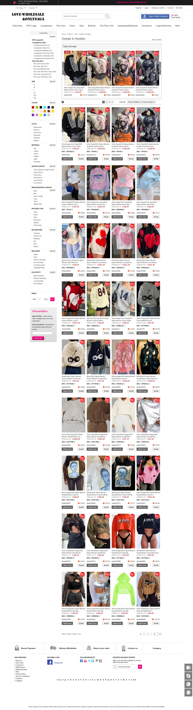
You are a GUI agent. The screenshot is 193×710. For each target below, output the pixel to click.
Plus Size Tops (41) (40, 66)
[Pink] (37, 115)
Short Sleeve (38, 172)
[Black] (41, 107)
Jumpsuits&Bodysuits (128, 26)
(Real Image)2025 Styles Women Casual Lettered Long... (73, 203)
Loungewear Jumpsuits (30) (44, 56)
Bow (35, 244)
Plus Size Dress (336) (41, 64)
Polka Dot (37, 220)
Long (35, 199)
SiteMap (162, 707)
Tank (35, 257)
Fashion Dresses (125, 707)
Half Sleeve (38, 178)
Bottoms (92, 26)
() (84, 95)
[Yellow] (41, 115)
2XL (35, 95)
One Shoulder (39, 262)
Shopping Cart (157, 8)
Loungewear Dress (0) (42, 45)
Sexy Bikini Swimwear (150, 707)
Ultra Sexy (37, 133)
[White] (33, 119)
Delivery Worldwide (67, 648)
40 (109, 102)
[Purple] (33, 115)
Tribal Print (37, 225)
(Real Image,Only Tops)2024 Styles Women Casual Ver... (97, 203)
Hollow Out (37, 236)
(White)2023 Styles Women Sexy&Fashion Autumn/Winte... (98, 493)
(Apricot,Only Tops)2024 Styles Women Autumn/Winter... (98, 319)
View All (52, 36)
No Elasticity (38, 284)
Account (170, 8)
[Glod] (52, 111)
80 (112, 102)
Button (36, 246)
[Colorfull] (45, 119)
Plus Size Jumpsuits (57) (42, 74)
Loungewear (46, 26)
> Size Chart (18, 663)
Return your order (101, 648)
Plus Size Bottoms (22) (42, 69)
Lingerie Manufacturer (101, 707)
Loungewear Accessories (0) (44, 58)
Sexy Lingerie (33, 707)
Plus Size (60, 26)
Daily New (17, 26)
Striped (36, 223)
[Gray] (49, 115)
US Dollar (20, 8)
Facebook (58, 663)
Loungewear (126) (39, 43)
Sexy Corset (113, 707)
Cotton (36, 151)
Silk (35, 148)
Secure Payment (28, 648)
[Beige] (37, 111)
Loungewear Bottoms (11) (43, 50)
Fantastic (37, 138)
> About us (18, 661)
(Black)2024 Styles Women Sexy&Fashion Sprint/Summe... (148, 377)
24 (106, 102)
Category (157, 648)
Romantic (37, 135)
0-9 (134, 680)
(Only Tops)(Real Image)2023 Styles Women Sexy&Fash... (97, 435)
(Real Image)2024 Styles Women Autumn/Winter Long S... (73, 319)
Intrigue (36, 140)
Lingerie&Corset (163, 26)
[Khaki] (33, 111)
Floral (36, 215)
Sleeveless (37, 175)
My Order (179, 8)
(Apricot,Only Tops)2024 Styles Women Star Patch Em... (73, 261)
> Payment (18, 678)
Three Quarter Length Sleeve (44, 170)
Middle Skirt (38, 204)
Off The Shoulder (40, 260)
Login (146, 8)
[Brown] (49, 111)
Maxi (35, 191)
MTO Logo (31, 26)
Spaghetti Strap (39, 268)
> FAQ (16, 672)
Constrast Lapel (39, 265)
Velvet (36, 154)
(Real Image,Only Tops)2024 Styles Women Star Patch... (122, 203)
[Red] (33, 107)
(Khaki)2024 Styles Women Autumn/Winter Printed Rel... (72, 377)
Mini (35, 193)
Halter (36, 254)
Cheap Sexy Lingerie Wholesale (68, 707)
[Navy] (49, 107)
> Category (18, 681)
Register (138, 8)
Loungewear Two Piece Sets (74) (44, 53)
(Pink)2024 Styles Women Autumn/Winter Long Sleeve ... (122, 261)
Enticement (38, 127)
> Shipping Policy (20, 669)
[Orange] (45, 111)
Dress (72, 26)
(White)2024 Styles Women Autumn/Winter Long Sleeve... (97, 261)
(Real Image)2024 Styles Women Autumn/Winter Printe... (148, 319)
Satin (35, 159)
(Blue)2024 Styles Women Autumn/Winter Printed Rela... (97, 377)
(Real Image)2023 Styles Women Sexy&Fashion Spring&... (123, 551)
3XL (35, 98)
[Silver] (41, 119)
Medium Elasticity (40, 278)
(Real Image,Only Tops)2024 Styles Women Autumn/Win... (122, 319)
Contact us (133, 648)
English (32, 8)
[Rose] (52, 119)
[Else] (37, 119)
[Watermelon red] (49, 119)
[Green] (37, 107)
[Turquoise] (45, 107)
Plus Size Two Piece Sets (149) (45, 72)
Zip (35, 241)
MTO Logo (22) (37, 40)
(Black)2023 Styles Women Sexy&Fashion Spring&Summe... (148, 551)
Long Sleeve (38, 180)
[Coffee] (52, 107)
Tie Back (37, 233)
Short (35, 201)
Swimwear (147, 26)
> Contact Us (19, 665)
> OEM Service (19, 667)
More (177, 26)
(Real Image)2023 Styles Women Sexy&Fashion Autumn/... (73, 493)
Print (35, 217)
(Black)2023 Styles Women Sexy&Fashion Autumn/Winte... (123, 493)
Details (81, 159)
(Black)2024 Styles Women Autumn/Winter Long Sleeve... (147, 261)
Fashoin (36, 130)
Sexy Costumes (136, 707)
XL (35, 93)
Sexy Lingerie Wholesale (48, 707)
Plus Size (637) (37, 61)
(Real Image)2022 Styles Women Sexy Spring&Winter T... (148, 609)
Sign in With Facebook (158, 16)
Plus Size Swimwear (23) (42, 77)
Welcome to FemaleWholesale (132, 2)
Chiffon (36, 156)
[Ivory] (52, 115)
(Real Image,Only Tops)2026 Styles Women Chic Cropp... (74, 88)
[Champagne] (41, 111)
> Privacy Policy (20, 674)
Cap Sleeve (38, 183)
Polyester (37, 162)
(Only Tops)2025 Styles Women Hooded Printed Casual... (99, 88)
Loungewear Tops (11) (42, 48)
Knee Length (38, 196)
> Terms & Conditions (22, 676)
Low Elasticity (38, 281)
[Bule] (45, 115)
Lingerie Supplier (86, 707)
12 (103, 102)
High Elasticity (39, 276)
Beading (37, 239)
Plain (35, 212)
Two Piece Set (106, 26)
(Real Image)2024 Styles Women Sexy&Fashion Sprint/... (123, 377)
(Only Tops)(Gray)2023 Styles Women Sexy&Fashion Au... (72, 435)
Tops (81, 26)
